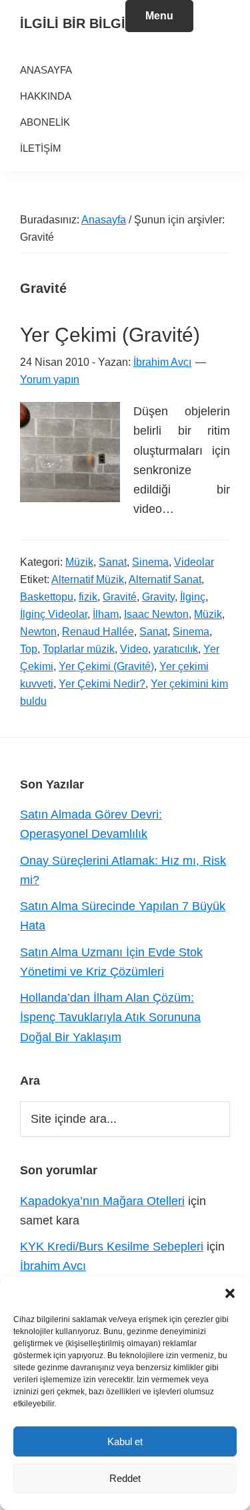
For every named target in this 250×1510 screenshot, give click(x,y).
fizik (88, 597)
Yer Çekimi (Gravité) (110, 335)
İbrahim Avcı (53, 1266)
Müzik (79, 562)
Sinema (150, 562)
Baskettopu (46, 597)
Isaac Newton (156, 614)
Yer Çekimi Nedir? (102, 683)
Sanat (113, 562)
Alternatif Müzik (87, 579)
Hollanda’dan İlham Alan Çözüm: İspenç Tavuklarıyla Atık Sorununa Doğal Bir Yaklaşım (110, 1017)
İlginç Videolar (53, 614)
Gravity (158, 597)
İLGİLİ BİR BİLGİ (72, 23)
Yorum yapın (49, 379)
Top (28, 649)
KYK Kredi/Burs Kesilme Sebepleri (111, 1246)
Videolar (194, 562)
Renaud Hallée (98, 631)
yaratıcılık (175, 649)
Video (134, 649)
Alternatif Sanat (165, 579)
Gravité (120, 597)
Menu (159, 15)
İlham (106, 614)
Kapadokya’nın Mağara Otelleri (102, 1201)
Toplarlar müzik (79, 649)
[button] (230, 1293)
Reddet (125, 1478)
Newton (38, 631)
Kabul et (125, 1441)
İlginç (192, 597)
